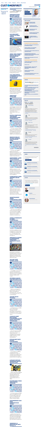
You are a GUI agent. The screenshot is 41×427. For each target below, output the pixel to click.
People (26, 102)
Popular (31, 102)
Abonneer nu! (27, 12)
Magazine (14, 2)
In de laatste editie (28, 13)
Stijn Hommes (30, 105)
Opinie (6, 2)
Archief (9, 2)
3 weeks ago (30, 120)
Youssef (29, 139)
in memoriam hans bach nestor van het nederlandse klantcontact (30, 130)
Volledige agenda (28, 159)
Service (18, 2)
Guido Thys (30, 122)
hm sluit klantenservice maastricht (29, 144)
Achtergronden (3, 11)
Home (2, 2)
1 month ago (34, 130)
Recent (29, 102)
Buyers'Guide (23, 2)
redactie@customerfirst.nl (29, 183)
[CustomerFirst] (11, 5)
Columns (3, 12)
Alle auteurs (27, 185)
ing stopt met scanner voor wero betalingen (31, 112)
